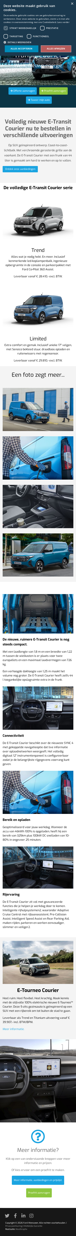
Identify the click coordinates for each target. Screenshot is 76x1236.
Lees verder (63, 22)
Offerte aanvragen (24, 91)
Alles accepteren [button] (21, 48)
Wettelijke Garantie (33, 1226)
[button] (38, 42)
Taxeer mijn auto (40, 100)
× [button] (72, 3)
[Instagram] (32, 1216)
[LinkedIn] (24, 1216)
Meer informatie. (13, 1029)
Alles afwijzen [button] (56, 48)
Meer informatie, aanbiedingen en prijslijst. (38, 1180)
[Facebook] (16, 1216)
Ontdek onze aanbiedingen (20, 169)
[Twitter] (8, 1216)
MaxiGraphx (21, 1229)
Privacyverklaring (13, 1226)
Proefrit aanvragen (54, 91)
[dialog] (38, 28)
